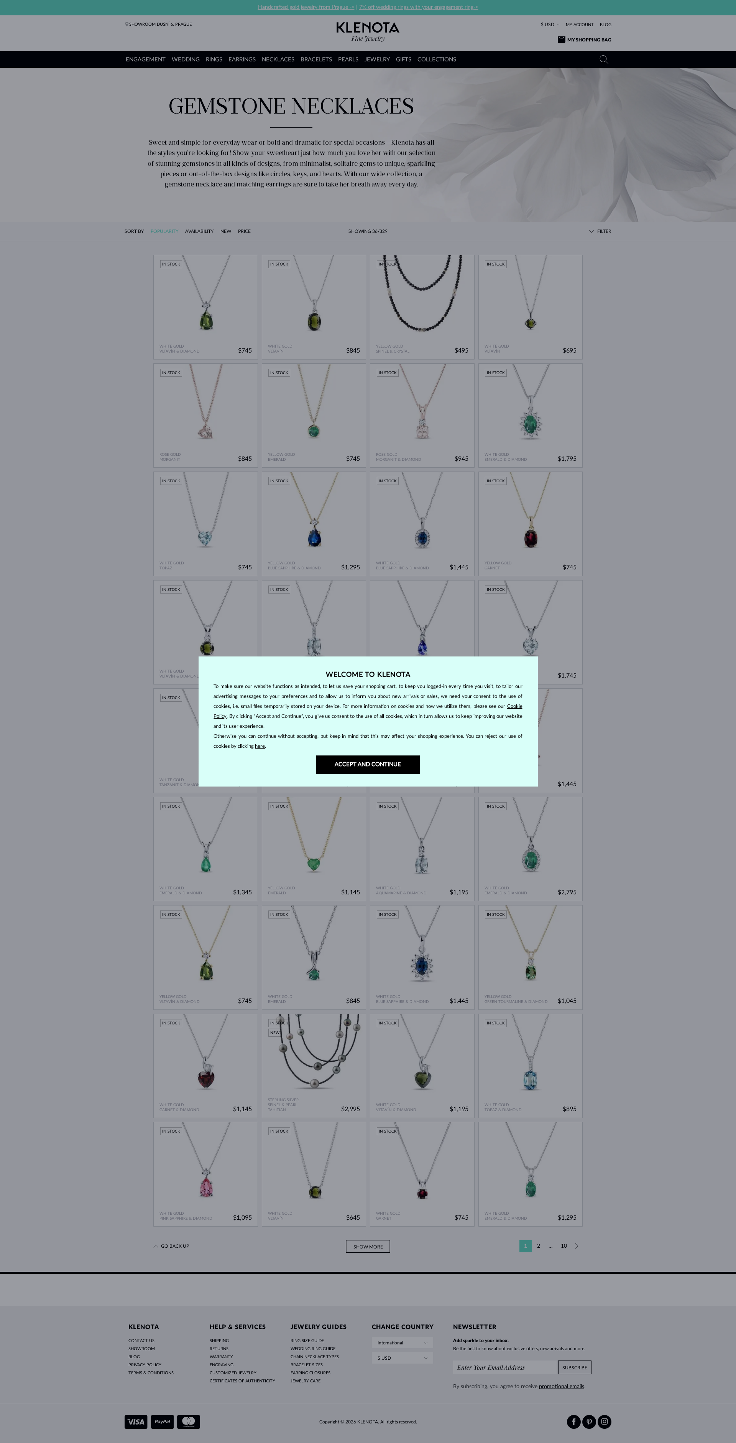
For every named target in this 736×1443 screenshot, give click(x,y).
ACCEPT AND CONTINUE (368, 764)
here (260, 746)
